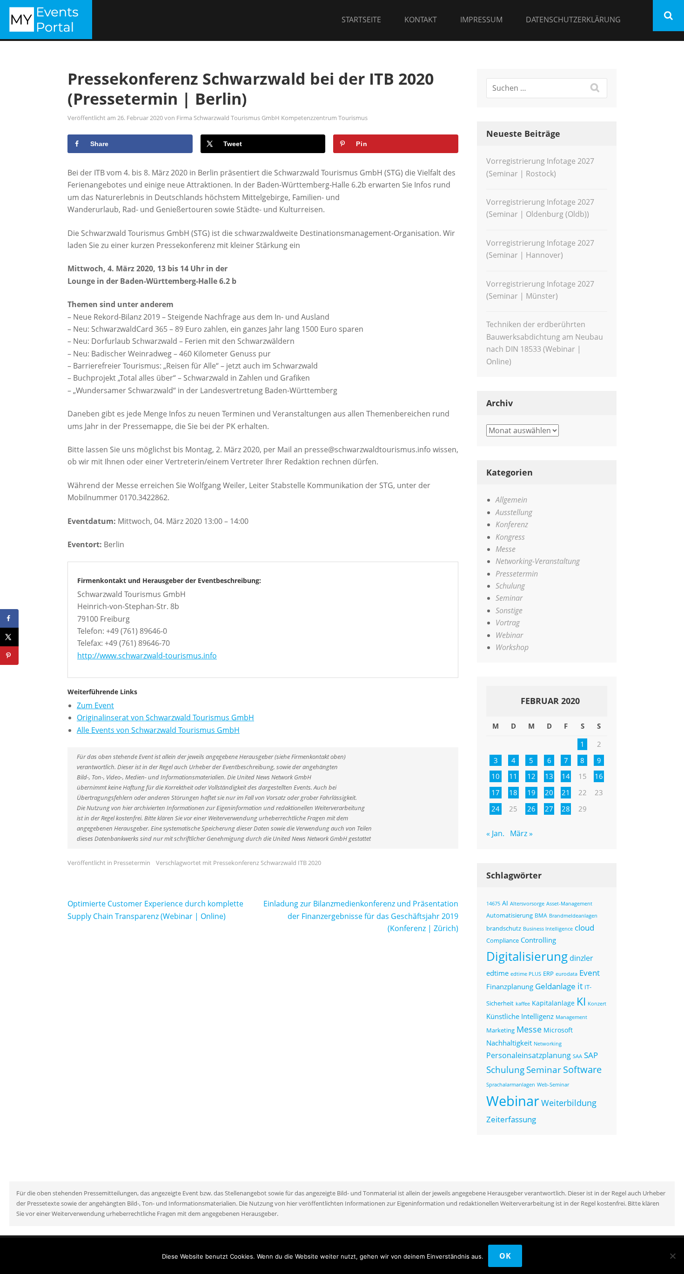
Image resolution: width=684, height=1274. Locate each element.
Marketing (500, 1030)
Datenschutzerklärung (573, 19)
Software (582, 1069)
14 (566, 776)
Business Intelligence (548, 928)
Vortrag (508, 622)
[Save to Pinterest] (9, 655)
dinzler (581, 958)
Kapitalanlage (553, 1003)
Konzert (597, 1003)
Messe (506, 549)
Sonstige (509, 610)
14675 (493, 903)
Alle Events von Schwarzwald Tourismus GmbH (158, 730)
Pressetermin (132, 862)
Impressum (481, 19)
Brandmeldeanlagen (573, 915)
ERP (548, 974)
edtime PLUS (525, 974)
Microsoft (558, 1030)
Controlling (538, 940)
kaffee (523, 1003)
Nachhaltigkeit (509, 1042)
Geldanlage (555, 986)
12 (531, 776)
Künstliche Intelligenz (520, 1016)
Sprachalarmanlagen (510, 1084)
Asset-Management (569, 903)
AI (505, 903)
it (580, 986)
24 (495, 808)
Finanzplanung (509, 986)
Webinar (509, 635)
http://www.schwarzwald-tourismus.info (147, 655)
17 (495, 792)
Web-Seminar (553, 1084)
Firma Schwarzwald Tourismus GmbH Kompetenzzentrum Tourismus (272, 118)
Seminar (509, 598)
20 (549, 792)
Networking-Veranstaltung (538, 561)
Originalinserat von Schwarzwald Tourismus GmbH (165, 717)
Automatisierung (509, 915)
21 (566, 792)
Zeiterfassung (511, 1119)
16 (599, 776)
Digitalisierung (527, 956)
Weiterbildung (569, 1102)
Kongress (510, 537)
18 (513, 792)
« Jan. (495, 833)
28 (566, 808)
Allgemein (511, 500)
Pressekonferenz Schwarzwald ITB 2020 (267, 862)
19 (531, 792)
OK (505, 1256)
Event (589, 972)
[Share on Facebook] (9, 618)
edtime (497, 973)
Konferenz (512, 524)
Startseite (361, 19)
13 (549, 776)
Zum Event (95, 705)
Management (571, 1016)
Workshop (512, 647)
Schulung (510, 586)
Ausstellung (514, 512)
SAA (577, 1056)
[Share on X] (9, 637)
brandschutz (503, 928)
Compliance (502, 941)
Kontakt (420, 19)
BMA (541, 915)
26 (531, 808)
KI (581, 1001)
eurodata (566, 973)
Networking (548, 1043)
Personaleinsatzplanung (528, 1055)
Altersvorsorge (527, 903)
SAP (591, 1055)
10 (495, 776)
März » (521, 833)
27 (549, 808)
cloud (584, 927)
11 (513, 776)
